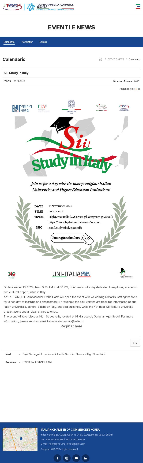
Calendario (9, 41)
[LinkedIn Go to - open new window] (85, 458)
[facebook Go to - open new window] (57, 458)
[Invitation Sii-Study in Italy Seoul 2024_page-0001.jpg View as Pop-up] (71, 95)
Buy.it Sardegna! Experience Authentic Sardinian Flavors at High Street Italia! (64, 354)
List (135, 343)
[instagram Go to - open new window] (67, 458)
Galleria (43, 41)
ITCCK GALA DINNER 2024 (37, 362)
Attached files (128, 88)
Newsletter (27, 41)
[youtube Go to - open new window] (76, 458)
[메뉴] (138, 7)
